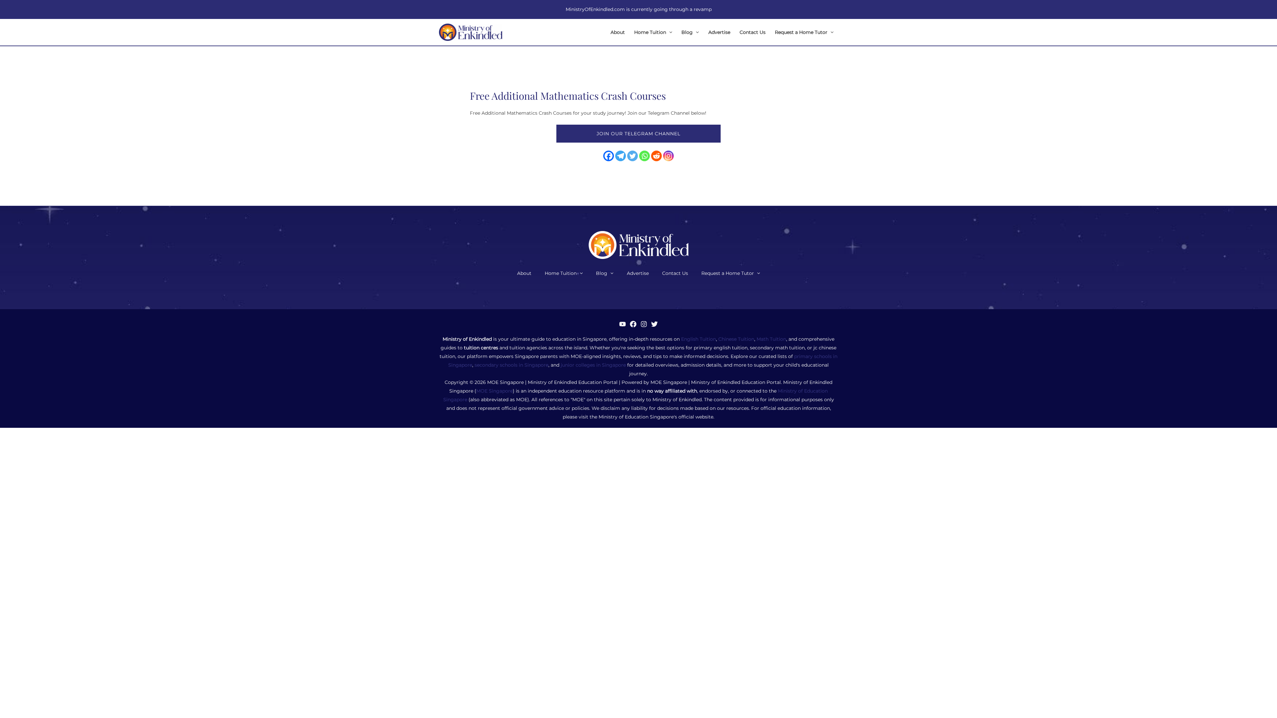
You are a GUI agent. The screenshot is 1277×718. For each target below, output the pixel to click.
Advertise (719, 32)
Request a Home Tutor (801, 32)
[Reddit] (656, 156)
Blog (687, 32)
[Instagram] (668, 156)
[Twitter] (632, 156)
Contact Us (753, 32)
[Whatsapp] (644, 156)
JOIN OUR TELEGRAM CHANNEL (638, 134)
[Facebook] (608, 156)
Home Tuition (650, 32)
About (618, 32)
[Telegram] (620, 156)
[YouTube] (622, 324)
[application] (669, 32)
